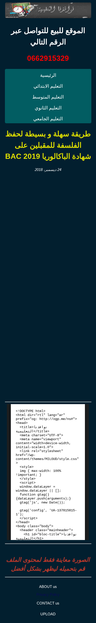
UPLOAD (48, 614)
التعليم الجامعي (48, 118)
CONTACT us (48, 603)
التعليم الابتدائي (48, 86)
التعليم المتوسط (48, 97)
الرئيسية (48, 75)
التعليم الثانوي (48, 107)
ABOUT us (48, 586)
